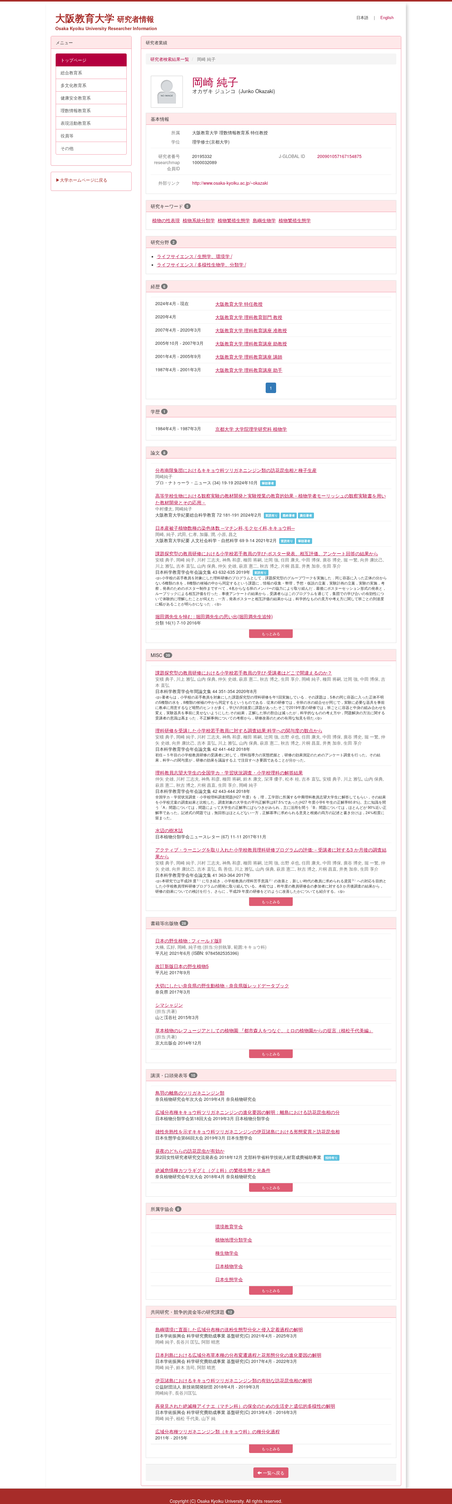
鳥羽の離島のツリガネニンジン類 (189, 1092)
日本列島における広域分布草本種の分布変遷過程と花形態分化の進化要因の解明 (238, 1354)
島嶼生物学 (264, 220)
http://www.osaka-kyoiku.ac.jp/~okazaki (230, 183)
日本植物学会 (229, 1265)
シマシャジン (169, 1004)
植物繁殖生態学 (234, 220)
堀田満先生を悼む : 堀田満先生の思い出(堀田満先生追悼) (214, 616)
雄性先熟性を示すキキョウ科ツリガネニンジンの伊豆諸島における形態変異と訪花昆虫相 (247, 1131)
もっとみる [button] (271, 633)
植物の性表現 (166, 220)
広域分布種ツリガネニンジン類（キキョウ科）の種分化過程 (217, 1431)
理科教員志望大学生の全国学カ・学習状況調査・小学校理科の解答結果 (229, 772)
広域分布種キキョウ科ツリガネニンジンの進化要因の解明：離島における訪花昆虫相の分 (247, 1111)
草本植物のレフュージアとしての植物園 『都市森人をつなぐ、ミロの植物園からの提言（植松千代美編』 (264, 1030)
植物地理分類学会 (233, 1239)
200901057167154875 (339, 156)
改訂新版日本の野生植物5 (182, 966)
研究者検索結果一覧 (169, 59)
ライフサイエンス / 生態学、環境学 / (194, 256)
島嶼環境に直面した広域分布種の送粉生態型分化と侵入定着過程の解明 (229, 1329)
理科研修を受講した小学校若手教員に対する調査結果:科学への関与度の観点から (239, 730)
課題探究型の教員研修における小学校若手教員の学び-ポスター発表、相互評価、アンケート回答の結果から (266, 553)
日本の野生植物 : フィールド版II (188, 940)
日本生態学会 (229, 1279)
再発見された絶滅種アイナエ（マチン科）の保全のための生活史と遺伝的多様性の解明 (245, 1405)
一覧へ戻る (273, 1473)
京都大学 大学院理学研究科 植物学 (251, 428)
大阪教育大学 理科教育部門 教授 (248, 316)
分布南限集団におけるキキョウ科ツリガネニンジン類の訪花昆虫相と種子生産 (236, 470)
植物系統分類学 (199, 220)
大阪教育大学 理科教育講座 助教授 (251, 343)
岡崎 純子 (215, 81)
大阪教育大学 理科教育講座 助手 (248, 369)
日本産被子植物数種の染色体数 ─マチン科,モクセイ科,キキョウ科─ (225, 527)
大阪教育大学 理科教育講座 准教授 (251, 330)
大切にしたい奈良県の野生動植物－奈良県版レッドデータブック (222, 985)
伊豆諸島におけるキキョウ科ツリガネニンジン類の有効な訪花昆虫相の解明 (233, 1380)
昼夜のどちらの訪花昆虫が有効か (189, 1150)
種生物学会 (226, 1252)
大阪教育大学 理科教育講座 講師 (248, 356)
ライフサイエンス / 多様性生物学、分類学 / (201, 264)
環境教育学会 (229, 1226)
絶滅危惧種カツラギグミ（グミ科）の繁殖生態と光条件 (213, 1170)
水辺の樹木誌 (169, 830)
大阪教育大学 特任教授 (239, 303)
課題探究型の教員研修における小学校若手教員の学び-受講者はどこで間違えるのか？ (243, 672)
